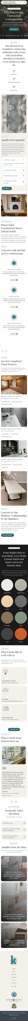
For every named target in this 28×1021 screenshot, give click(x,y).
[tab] (14, 162)
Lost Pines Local (16, 1015)
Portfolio (14, 977)
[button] (25, 2)
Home (14, 968)
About (14, 971)
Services (14, 974)
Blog (14, 980)
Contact (14, 983)
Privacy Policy (14, 1018)
